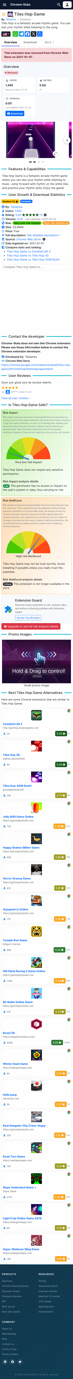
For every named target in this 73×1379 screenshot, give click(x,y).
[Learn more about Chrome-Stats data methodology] (44, 239)
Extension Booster (12, 1296)
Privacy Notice (10, 1354)
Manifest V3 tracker (49, 1296)
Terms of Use (9, 1349)
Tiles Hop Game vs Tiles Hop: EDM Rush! (33, 259)
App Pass (7, 1281)
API (4, 1301)
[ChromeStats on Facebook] (13, 1362)
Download (30, 42)
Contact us (8, 1344)
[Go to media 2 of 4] (34, 162)
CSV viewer (45, 1301)
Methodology (9, 1333)
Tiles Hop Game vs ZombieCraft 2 (29, 251)
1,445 (18, 211)
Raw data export (11, 1311)
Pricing (42, 1281)
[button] (4, 4)
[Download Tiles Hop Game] (19, 106)
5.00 (29, 215)
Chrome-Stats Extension (15, 1286)
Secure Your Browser (28, 617)
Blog (4, 1338)
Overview (10, 42)
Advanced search (48, 1286)
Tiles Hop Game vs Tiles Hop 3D (28, 255)
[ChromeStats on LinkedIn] (5, 1362)
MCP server (8, 1306)
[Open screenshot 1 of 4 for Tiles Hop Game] (30, 140)
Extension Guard (11, 1291)
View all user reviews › (15, 398)
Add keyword (46, 1311)
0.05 (20, 219)
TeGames (11, 19)
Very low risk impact (27, 223)
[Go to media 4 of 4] (43, 162)
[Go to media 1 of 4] (30, 162)
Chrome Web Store (28, 239)
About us (7, 1328)
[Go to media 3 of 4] (38, 162)
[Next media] (67, 140)
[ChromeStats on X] (20, 1362)
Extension (25, 19)
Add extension (46, 1306)
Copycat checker (48, 1291)
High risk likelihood (56, 223)
